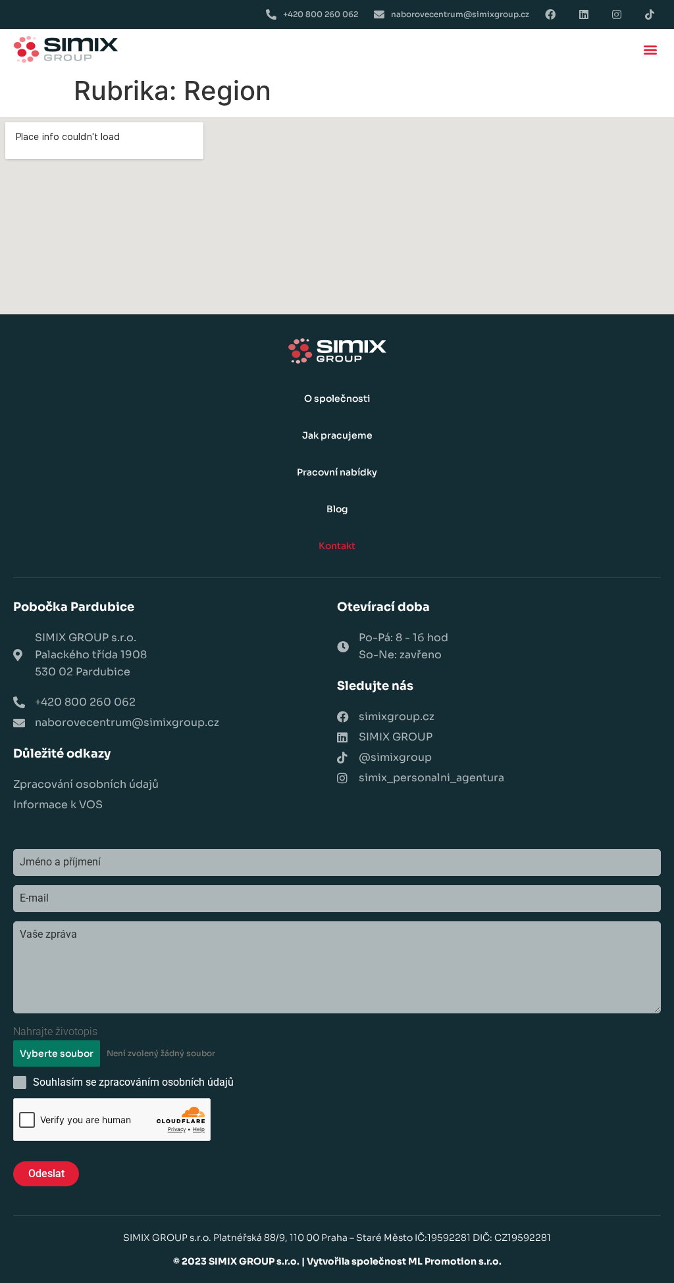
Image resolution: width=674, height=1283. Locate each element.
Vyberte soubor (56, 1053)
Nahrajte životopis (55, 1031)
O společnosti (337, 398)
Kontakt (337, 546)
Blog (337, 509)
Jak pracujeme (337, 435)
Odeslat (46, 1173)
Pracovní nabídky (337, 472)
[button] (650, 50)
